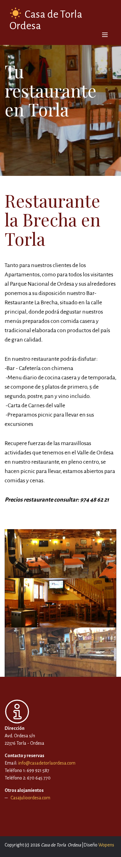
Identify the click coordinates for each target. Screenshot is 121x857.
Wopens (106, 844)
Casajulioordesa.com (30, 797)
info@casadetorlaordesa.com (46, 763)
